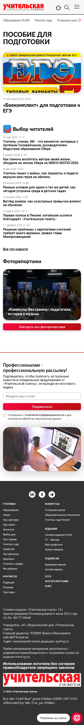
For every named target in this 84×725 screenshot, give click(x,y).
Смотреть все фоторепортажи (42, 327)
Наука (6, 515)
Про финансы (11, 554)
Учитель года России (57, 519)
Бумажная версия (55, 564)
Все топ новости (15, 249)
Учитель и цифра (13, 563)
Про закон (9, 524)
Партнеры (9, 592)
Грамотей (8, 549)
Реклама (8, 587)
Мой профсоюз (54, 544)
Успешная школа (68, 20)
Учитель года (43, 20)
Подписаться (42, 406)
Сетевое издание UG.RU (58, 535)
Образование (11, 510)
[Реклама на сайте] (77, 718)
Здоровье (8, 559)
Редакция (8, 582)
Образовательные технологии (62, 515)
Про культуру (11, 519)
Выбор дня (9, 534)
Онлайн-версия (54, 569)
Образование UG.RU (16, 20)
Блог (48, 586)
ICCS (48, 576)
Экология (8, 529)
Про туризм (10, 539)
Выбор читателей (33, 129)
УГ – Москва (52, 539)
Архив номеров (54, 549)
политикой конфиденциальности (44, 415)
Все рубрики (10, 568)
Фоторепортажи (22, 261)
